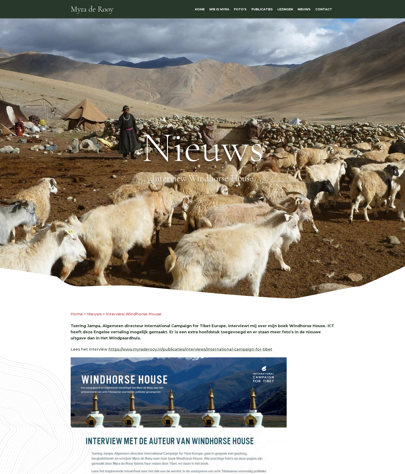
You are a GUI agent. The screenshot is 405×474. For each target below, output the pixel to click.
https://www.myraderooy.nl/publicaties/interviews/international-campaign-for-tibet (190, 349)
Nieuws (94, 314)
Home (77, 314)
